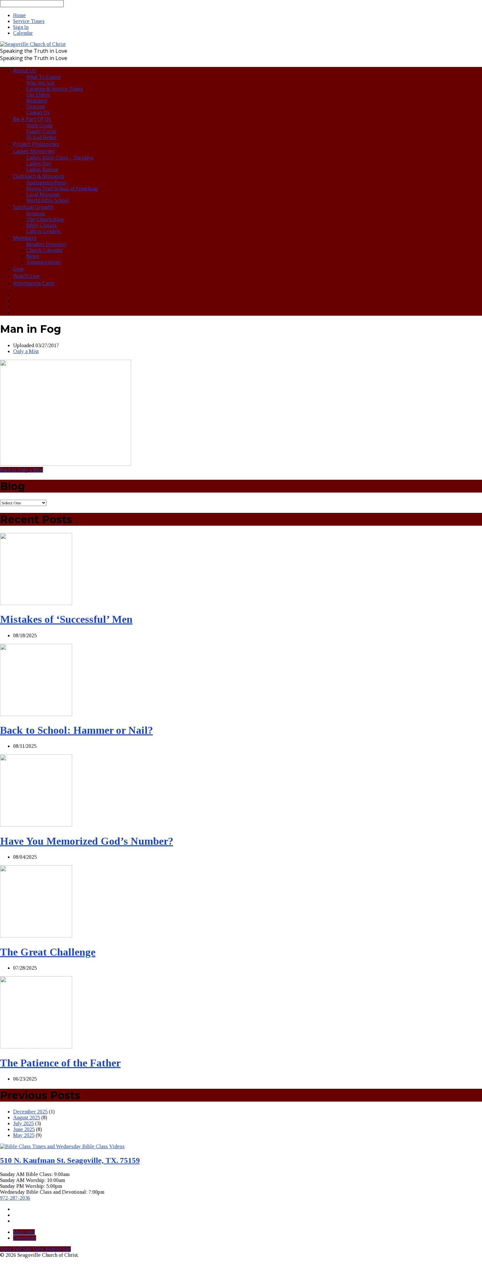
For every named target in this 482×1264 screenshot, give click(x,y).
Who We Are (40, 83)
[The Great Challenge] (36, 935)
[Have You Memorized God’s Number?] (36, 825)
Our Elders (38, 94)
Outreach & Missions (38, 176)
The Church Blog (45, 219)
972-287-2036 (15, 1198)
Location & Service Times (54, 89)
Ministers (36, 100)
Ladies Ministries (34, 151)
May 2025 (23, 1135)
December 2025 (30, 1111)
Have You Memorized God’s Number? (86, 841)
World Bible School (47, 200)
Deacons (35, 106)
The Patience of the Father (60, 1063)
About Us (24, 70)
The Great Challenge (47, 952)
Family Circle (41, 131)
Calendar (23, 33)
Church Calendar (44, 250)
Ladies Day (38, 163)
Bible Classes (41, 225)
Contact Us (38, 112)
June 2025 (24, 1129)
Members (25, 238)
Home (19, 15)
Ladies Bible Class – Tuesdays (59, 157)
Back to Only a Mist (21, 470)
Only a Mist (26, 351)
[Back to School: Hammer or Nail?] (36, 714)
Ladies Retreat (42, 169)
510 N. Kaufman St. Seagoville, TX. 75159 (70, 1160)
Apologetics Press (46, 182)
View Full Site (16, 1249)
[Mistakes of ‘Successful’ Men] (36, 603)
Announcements (43, 262)
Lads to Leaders (43, 231)
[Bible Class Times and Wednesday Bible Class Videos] (62, 1146)
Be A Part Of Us (32, 119)
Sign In (21, 27)
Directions (24, 1238)
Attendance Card (33, 283)
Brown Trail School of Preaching (62, 188)
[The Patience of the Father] (36, 1046)
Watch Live (26, 276)
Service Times (29, 21)
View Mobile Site (51, 1249)
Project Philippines (36, 144)
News (32, 256)
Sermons (35, 213)
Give (18, 268)
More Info (24, 1232)
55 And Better (41, 137)
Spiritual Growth (33, 207)
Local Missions (43, 194)
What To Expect (43, 77)
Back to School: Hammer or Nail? (76, 730)
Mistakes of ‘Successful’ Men (66, 619)
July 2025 (23, 1123)
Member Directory (46, 244)
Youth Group (39, 125)
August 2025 (26, 1117)
